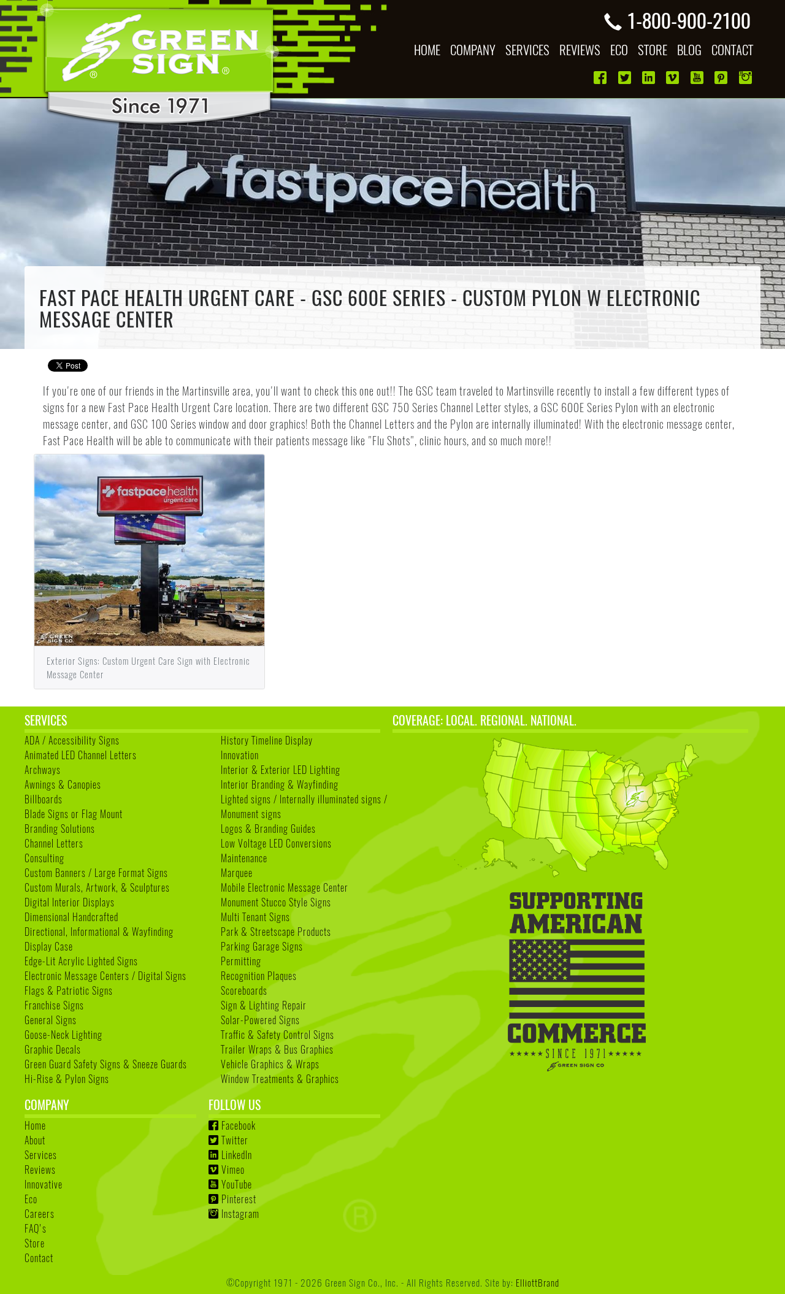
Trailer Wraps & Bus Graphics (277, 1049)
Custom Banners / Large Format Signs (96, 872)
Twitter (234, 1140)
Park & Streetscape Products (276, 931)
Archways (43, 769)
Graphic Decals (53, 1049)
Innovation (240, 755)
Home (35, 1125)
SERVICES (527, 49)
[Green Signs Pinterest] (722, 77)
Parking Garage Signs (262, 946)
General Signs (51, 1020)
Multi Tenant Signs (255, 916)
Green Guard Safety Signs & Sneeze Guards (106, 1064)
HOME (427, 49)
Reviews (40, 1169)
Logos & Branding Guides (268, 828)
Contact (39, 1257)
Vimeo (233, 1169)
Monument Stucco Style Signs (276, 902)
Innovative (44, 1184)
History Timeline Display (267, 740)
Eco (31, 1199)
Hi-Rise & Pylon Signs (67, 1078)
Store (35, 1243)
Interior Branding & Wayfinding (280, 784)
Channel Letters (54, 843)
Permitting (241, 961)
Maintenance (244, 858)
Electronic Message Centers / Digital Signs (105, 975)
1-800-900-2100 (689, 19)
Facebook (238, 1125)
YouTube (236, 1184)
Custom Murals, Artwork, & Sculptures (97, 887)
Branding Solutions (60, 828)
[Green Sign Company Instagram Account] (746, 77)
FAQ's (36, 1228)
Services (41, 1154)
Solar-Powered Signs (260, 1020)
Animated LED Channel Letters (81, 755)
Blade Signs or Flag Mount (74, 813)
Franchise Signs (54, 1005)
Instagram (240, 1213)
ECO (619, 49)
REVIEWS (579, 49)
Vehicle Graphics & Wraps (270, 1064)
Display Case (49, 946)
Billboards (44, 799)
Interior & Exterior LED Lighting (280, 769)
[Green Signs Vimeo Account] (673, 77)
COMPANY (473, 49)
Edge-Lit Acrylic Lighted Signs (81, 961)
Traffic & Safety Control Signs (277, 1034)
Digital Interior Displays (70, 902)
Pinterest (238, 1199)
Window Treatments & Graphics (280, 1078)
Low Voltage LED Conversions (276, 843)
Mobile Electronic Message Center (284, 887)
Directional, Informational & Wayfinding (99, 931)
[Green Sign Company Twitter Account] (626, 77)
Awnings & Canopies (63, 784)
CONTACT (732, 49)
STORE (652, 49)
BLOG (689, 49)
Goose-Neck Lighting (63, 1034)
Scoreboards (244, 990)
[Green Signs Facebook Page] (601, 77)
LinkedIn (236, 1154)
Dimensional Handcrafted (71, 916)
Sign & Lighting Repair (264, 1005)
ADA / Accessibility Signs (72, 740)
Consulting (44, 858)
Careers (40, 1213)
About (35, 1140)
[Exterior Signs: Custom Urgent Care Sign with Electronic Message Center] (149, 548)
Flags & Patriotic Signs (69, 990)
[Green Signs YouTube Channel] (698, 77)
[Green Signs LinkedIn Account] (649, 77)
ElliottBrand (537, 1282)
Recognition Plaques (259, 975)
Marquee (237, 872)
